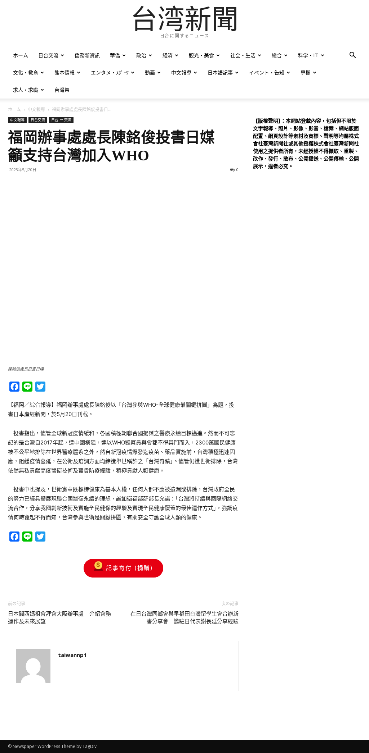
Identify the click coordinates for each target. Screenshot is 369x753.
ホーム (20, 55)
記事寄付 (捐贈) (129, 567)
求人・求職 (25, 90)
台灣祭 (62, 90)
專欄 (306, 72)
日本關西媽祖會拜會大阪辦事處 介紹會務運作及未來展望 (59, 618)
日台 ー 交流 (61, 119)
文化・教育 (25, 72)
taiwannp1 (72, 654)
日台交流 (48, 55)
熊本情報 (64, 72)
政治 (141, 55)
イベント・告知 (266, 72)
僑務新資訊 (87, 55)
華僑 (115, 55)
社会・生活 (242, 55)
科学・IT (308, 55)
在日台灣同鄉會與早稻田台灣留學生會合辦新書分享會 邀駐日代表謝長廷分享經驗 (184, 618)
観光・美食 (201, 55)
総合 (277, 55)
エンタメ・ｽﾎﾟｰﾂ (110, 72)
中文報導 (181, 72)
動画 (150, 72)
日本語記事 (220, 72)
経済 (168, 55)
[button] (352, 56)
